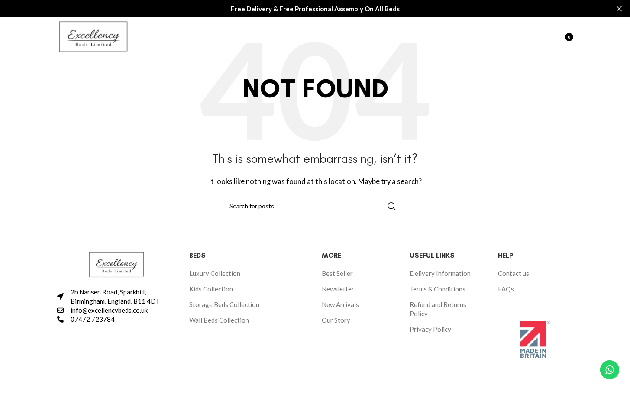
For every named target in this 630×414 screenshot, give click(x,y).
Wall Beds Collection (219, 320)
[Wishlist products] (540, 36)
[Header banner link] (315, 8)
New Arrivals (340, 304)
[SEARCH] (392, 206)
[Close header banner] (619, 8)
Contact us (513, 273)
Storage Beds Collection (224, 304)
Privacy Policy (430, 329)
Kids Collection (211, 289)
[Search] (523, 36)
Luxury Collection (214, 273)
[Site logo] (93, 36)
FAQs (506, 289)
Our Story (336, 320)
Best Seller (337, 273)
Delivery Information (440, 273)
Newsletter (338, 289)
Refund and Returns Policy (438, 309)
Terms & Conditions (437, 289)
